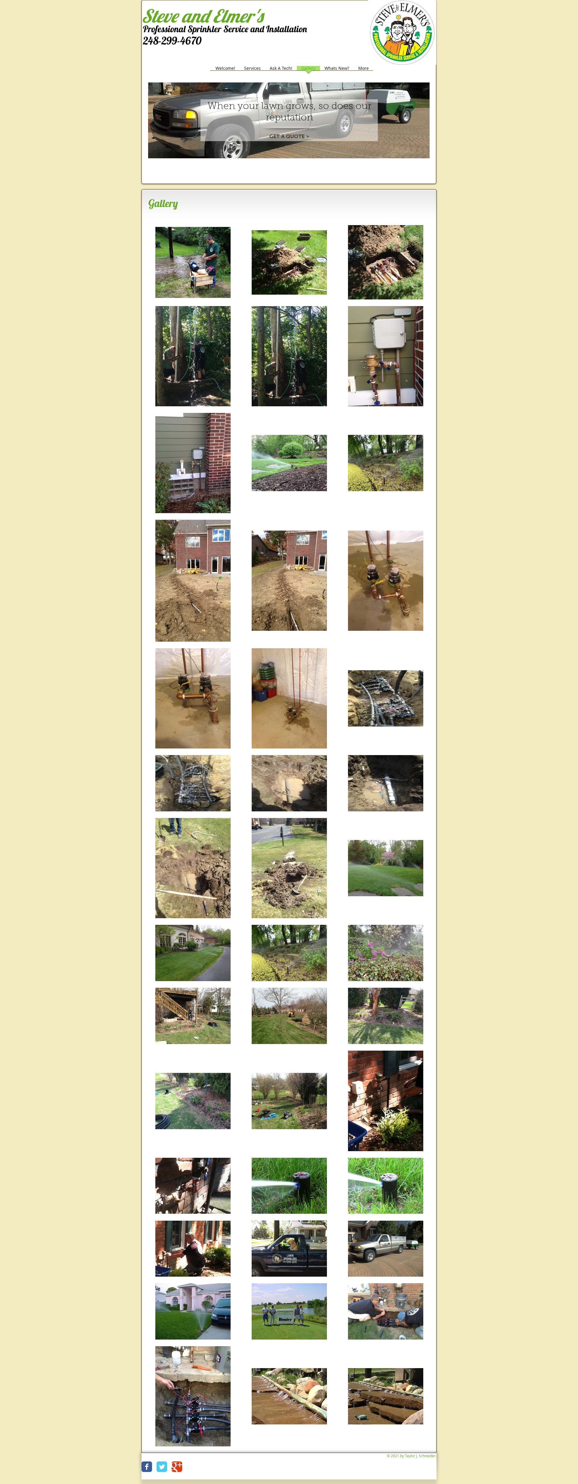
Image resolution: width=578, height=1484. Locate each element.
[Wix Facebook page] (146, 1466)
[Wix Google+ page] (177, 1466)
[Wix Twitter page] (162, 1466)
